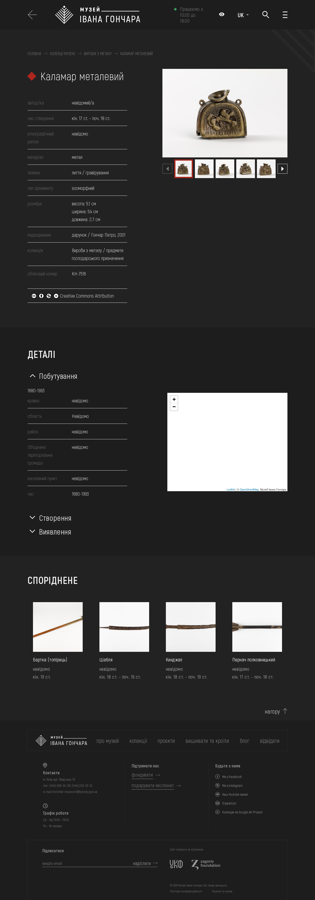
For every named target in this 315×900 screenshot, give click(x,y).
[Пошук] (266, 15)
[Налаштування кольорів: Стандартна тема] (222, 14)
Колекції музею (62, 54)
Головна (34, 54)
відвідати (270, 740)
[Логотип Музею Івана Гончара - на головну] (112, 15)
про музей (107, 740)
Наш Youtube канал (235, 794)
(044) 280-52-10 (82, 785)
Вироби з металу (97, 54)
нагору (272, 711)
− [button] (174, 407)
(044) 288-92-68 (60, 785)
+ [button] (174, 399)
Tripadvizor (229, 803)
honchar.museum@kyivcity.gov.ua (75, 792)
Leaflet (231, 489)
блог (244, 740)
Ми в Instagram (232, 785)
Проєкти (166, 740)
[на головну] (61, 740)
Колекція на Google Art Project (242, 812)
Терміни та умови (222, 891)
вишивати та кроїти (207, 740)
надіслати (142, 863)
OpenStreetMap (249, 489)
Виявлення (55, 531)
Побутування (58, 375)
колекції (138, 740)
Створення (55, 517)
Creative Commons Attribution (86, 296)
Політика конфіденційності (186, 891)
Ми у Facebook (232, 777)
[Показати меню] (285, 15)
